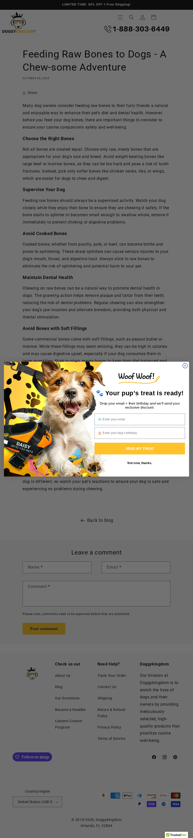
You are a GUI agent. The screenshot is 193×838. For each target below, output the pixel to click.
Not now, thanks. (139, 462)
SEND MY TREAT (140, 448)
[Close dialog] (185, 365)
